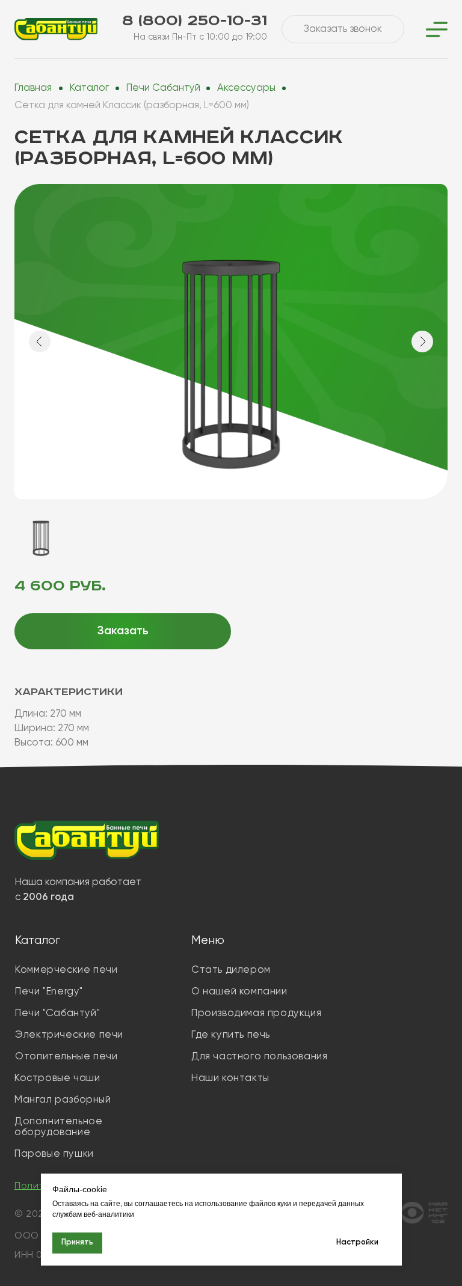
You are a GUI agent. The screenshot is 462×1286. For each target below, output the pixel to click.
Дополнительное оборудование (58, 1126)
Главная (33, 88)
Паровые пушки (54, 1154)
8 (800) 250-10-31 (194, 20)
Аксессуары (246, 88)
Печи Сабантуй (163, 88)
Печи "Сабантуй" (57, 1013)
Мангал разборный (62, 1100)
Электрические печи (69, 1035)
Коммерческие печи (66, 970)
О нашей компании (239, 992)
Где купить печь (230, 1035)
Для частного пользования (259, 1057)
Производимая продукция (256, 1013)
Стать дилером (231, 970)
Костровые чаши (57, 1078)
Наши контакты (230, 1078)
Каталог (89, 88)
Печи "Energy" (49, 992)
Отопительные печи (66, 1057)
